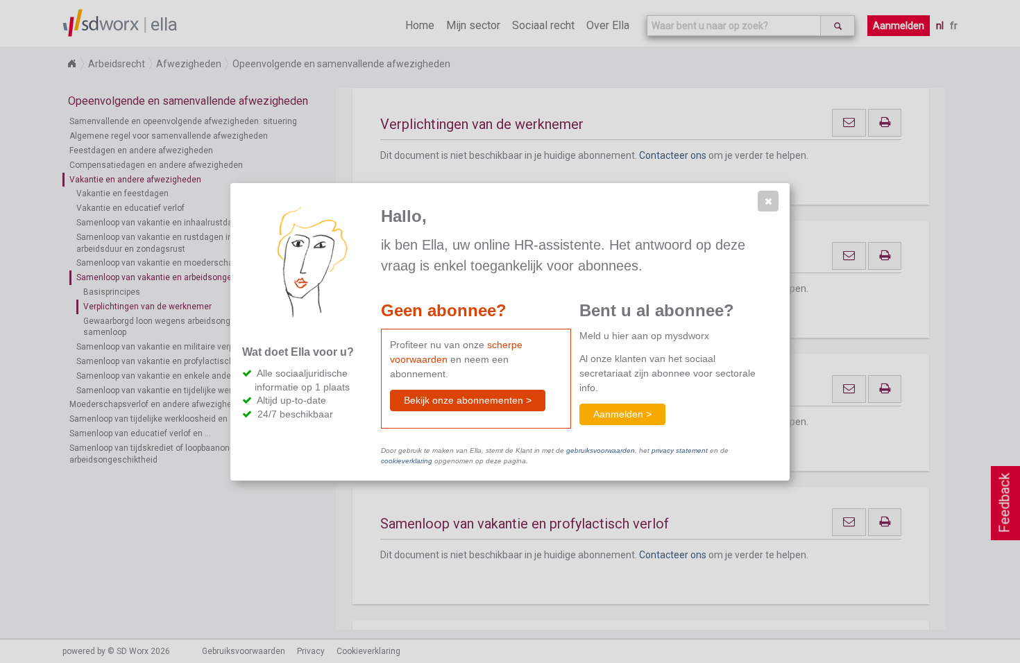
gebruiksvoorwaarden (600, 450)
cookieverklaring (406, 461)
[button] (768, 201)
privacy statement (680, 450)
